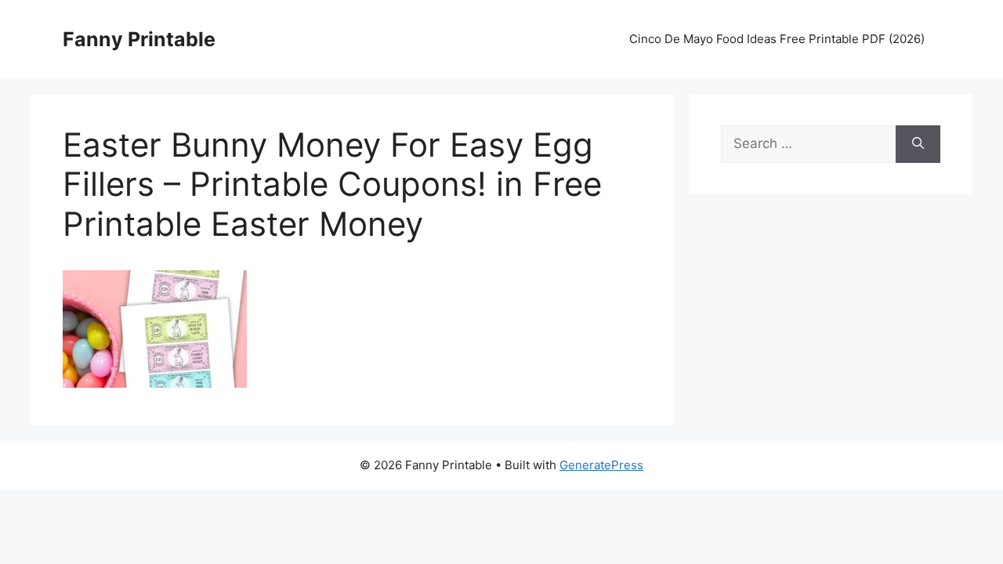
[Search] (918, 144)
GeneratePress (601, 464)
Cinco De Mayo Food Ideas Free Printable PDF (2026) (777, 38)
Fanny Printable (139, 39)
